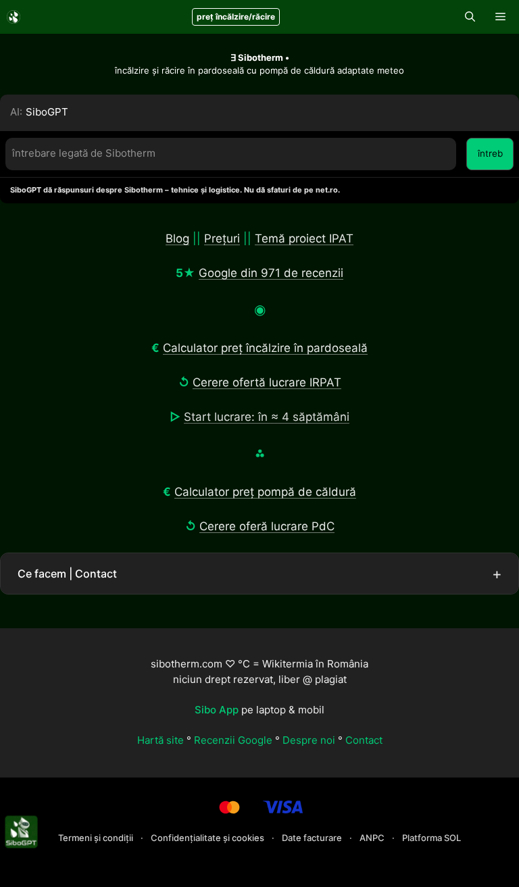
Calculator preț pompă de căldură (265, 492)
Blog (177, 238)
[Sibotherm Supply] (13, 17)
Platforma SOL (431, 837)
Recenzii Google (233, 740)
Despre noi (308, 740)
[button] (470, 17)
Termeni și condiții (96, 837)
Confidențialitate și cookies (208, 837)
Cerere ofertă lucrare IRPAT (267, 382)
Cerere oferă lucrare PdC (267, 526)
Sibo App (217, 709)
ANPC (373, 837)
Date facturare (313, 837)
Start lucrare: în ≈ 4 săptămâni (266, 417)
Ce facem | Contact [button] (67, 573)
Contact (363, 740)
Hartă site (160, 740)
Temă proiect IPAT (304, 238)
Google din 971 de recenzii (271, 273)
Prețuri (222, 238)
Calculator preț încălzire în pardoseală (265, 348)
